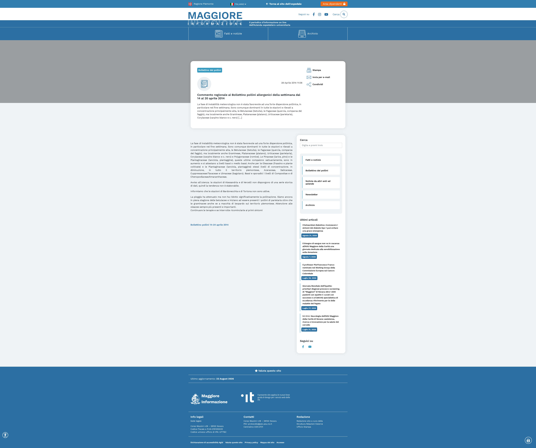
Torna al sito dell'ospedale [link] (285, 4)
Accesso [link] (280, 442)
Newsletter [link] (312, 194)
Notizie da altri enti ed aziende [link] (318, 182)
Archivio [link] (312, 33)
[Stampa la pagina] (528, 440)
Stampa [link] (317, 70)
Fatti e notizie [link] (233, 33)
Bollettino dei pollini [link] (209, 70)
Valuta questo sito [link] (269, 370)
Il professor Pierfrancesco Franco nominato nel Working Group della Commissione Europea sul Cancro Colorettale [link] (318, 269)
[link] (200, 4)
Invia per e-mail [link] (321, 77)
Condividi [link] (318, 84)
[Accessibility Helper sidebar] (5, 435)
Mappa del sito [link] (267, 442)
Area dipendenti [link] (332, 4)
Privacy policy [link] (251, 442)
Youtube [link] (326, 14)
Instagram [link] (319, 14)
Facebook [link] (314, 14)
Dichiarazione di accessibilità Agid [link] (207, 442)
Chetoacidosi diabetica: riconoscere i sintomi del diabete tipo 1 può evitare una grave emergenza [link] (320, 228)
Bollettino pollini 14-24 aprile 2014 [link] (209, 224)
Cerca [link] (336, 14)
